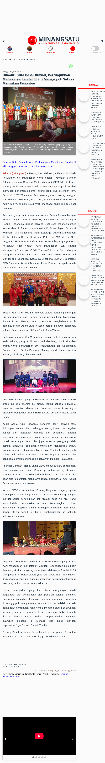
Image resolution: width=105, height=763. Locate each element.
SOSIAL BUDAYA (18, 59)
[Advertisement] (52, 18)
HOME (5, 59)
